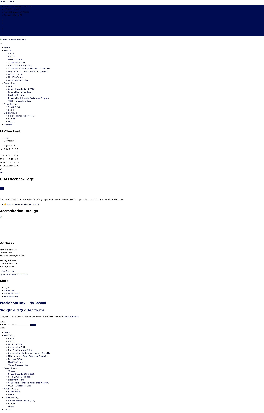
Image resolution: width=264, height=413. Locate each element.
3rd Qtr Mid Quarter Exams (22, 310)
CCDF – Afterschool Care (19, 101)
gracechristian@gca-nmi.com (14, 274)
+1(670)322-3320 (8, 271)
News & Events (10, 104)
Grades (11, 86)
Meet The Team (15, 77)
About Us (8, 50)
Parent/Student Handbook (20, 92)
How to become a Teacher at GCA (23, 204)
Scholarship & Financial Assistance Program (28, 98)
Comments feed (11, 293)
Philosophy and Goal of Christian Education (28, 71)
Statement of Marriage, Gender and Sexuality (29, 68)
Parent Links (9, 83)
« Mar (2, 172)
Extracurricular (10, 113)
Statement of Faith (16, 62)
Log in (6, 287)
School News (14, 107)
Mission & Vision (15, 59)
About (11, 53)
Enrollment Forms (16, 95)
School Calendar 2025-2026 (21, 89)
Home (7, 47)
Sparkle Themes (71, 316)
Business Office (15, 74)
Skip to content (7, 1)
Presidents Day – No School (23, 303)
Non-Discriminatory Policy (20, 65)
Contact (8, 124)
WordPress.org (11, 296)
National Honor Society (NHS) (21, 116)
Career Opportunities (18, 80)
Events (11, 110)
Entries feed (9, 290)
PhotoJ (11, 121)
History (11, 56)
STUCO (11, 118)
